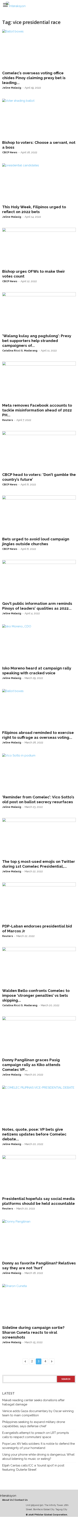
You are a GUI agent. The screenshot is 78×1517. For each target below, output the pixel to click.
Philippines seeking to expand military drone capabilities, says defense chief (33, 1424)
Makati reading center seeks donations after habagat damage (33, 1402)
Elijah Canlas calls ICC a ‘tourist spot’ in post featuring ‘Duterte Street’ (33, 1467)
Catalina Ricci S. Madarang (19, 350)
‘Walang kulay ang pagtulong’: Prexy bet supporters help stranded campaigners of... (36, 341)
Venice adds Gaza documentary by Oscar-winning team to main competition (38, 1413)
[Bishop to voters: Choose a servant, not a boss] (39, 118)
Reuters (7, 420)
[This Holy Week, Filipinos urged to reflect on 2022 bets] (39, 183)
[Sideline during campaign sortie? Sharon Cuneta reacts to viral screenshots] (39, 1303)
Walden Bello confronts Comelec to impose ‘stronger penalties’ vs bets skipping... (36, 995)
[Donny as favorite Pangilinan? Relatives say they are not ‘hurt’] (39, 1239)
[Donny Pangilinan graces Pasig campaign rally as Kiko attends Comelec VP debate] (39, 1036)
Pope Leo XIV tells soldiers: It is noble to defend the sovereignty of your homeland (38, 1446)
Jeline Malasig (11, 87)
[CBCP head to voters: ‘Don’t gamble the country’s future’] (39, 450)
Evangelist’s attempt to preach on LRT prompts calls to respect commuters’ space (35, 1435)
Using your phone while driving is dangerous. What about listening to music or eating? (38, 1457)
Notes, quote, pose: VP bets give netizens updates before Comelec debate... (34, 1134)
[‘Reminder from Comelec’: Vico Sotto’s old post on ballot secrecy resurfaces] (39, 773)
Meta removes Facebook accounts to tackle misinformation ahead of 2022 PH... (37, 410)
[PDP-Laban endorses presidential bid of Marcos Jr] (39, 902)
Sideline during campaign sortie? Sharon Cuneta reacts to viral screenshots (33, 1332)
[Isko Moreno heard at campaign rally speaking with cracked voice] (39, 644)
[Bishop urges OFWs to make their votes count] (39, 247)
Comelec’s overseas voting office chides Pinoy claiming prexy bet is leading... (34, 78)
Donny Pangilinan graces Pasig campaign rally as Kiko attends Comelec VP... (31, 1065)
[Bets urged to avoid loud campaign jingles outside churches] (39, 515)
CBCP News (9, 152)
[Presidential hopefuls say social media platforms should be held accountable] (39, 1175)
